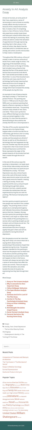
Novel (12, 401)
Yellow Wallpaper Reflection (17, 288)
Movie (17, 399)
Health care (6, 393)
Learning (5, 396)
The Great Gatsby (23, 410)
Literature (13, 396)
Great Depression (20, 327)
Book (23, 385)
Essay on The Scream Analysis (17, 282)
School (22, 405)
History (21, 393)
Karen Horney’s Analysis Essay (18, 312)
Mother (12, 399)
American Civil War (18, 382)
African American (7, 382)
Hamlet (24, 390)
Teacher (16, 410)
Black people (17, 385)
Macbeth (23, 396)
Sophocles (11, 410)
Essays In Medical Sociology (12, 367)
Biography (10, 385)
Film (15, 390)
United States (9, 413)
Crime (27, 385)
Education (14, 387)
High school (13, 393)
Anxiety (7, 327)
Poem (4, 405)
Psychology (16, 405)
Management (6, 399)
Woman (19, 417)
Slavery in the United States (17, 408)
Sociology (5, 410)
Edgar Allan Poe (6, 387)
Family (10, 390)
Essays (7, 324)
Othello (16, 402)
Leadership (26, 393)
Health (27, 390)
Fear (11, 327)
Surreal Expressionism (10, 369)
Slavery (9, 408)
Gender (19, 390)
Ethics (20, 387)
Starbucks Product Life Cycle (12, 372)
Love (20, 396)
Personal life (23, 402)
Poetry (9, 405)
